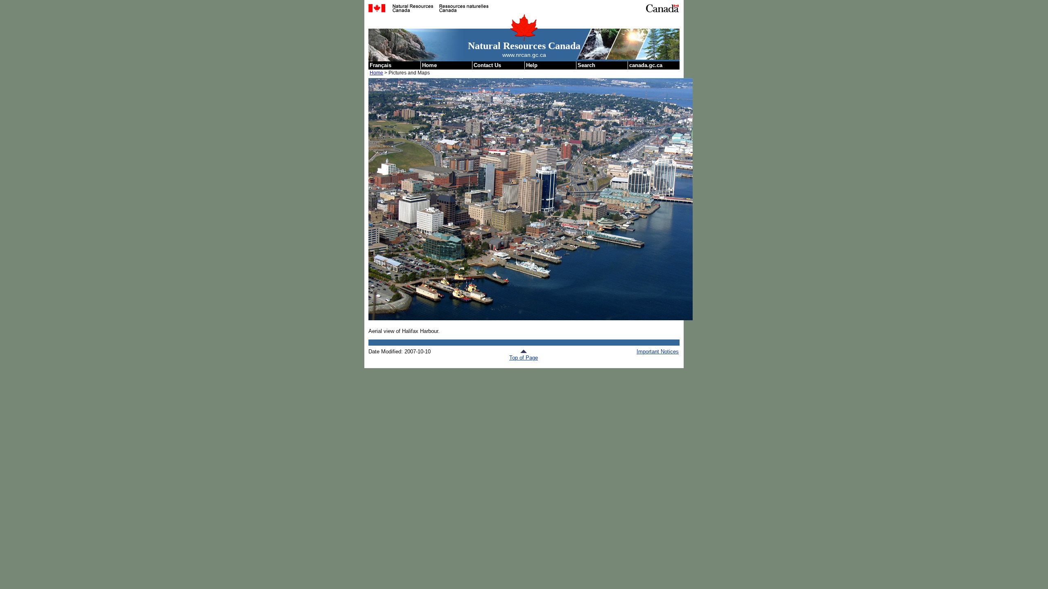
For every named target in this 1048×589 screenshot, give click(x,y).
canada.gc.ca (645, 65)
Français (380, 65)
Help (532, 65)
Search (586, 65)
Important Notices (658, 351)
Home (429, 65)
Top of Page (523, 358)
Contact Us (487, 65)
